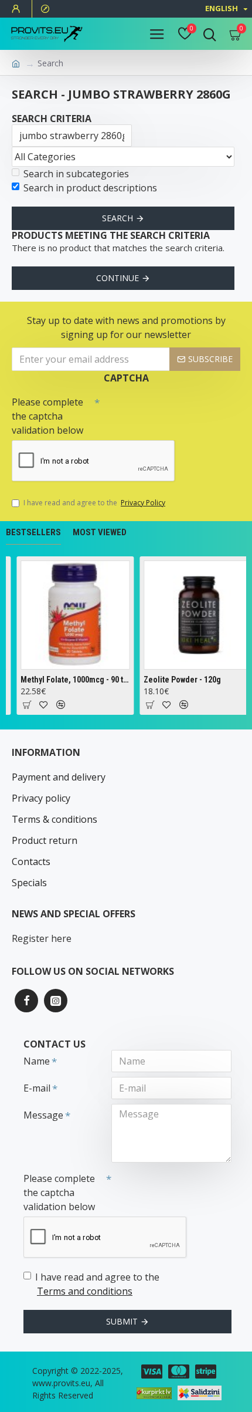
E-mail (36, 1088)
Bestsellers (33, 532)
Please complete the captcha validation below (47, 416)
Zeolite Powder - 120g (181, 679)
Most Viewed (100, 532)
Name (36, 1061)
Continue (117, 277)
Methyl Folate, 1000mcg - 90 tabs (74, 679)
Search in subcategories (76, 173)
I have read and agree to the (94, 503)
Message (43, 1115)
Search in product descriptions (90, 187)
